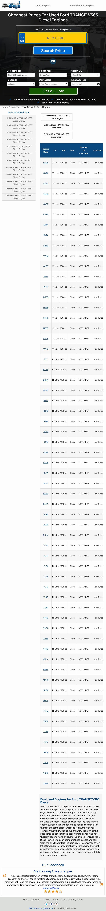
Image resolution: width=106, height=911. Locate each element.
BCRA (45, 380)
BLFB (46, 483)
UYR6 (45, 349)
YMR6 (45, 679)
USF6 (45, 328)
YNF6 (45, 711)
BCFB (45, 369)
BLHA (45, 493)
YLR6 (45, 597)
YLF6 (46, 555)
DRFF (45, 286)
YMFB (45, 638)
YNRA (45, 783)
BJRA (45, 421)
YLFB (46, 576)
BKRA (45, 452)
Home (26, 899)
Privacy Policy (76, 899)
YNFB (45, 731)
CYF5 (45, 245)
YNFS (45, 742)
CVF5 (45, 183)
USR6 (45, 338)
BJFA (46, 400)
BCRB (45, 390)
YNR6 (45, 762)
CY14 (46, 224)
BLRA (45, 514)
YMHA (45, 659)
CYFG (45, 255)
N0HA (45, 535)
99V (46, 359)
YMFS (45, 648)
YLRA (45, 607)
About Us (37, 899)
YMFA (45, 628)
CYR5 (45, 266)
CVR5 (45, 204)
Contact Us (59, 899)
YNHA (45, 752)
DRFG (45, 297)
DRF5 (45, 276)
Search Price (53, 50)
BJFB (46, 411)
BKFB (45, 442)
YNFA (45, 721)
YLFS (46, 586)
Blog (47, 899)
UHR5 (45, 317)
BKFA (45, 431)
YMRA (45, 700)
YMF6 (45, 617)
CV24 (45, 162)
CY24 (45, 235)
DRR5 (45, 307)
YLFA (46, 566)
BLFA (46, 473)
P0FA (45, 545)
